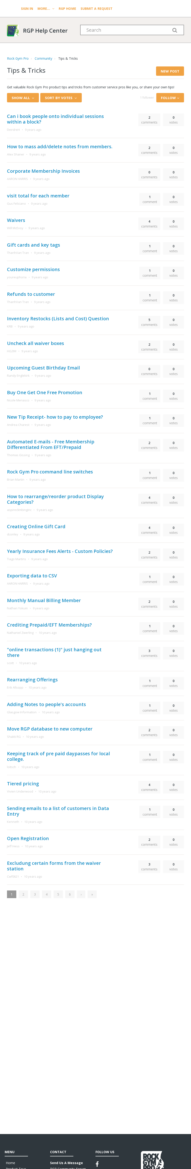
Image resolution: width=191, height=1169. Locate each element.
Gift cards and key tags (33, 245)
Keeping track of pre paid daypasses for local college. (58, 756)
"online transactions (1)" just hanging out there (54, 652)
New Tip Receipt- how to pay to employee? (55, 417)
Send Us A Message (66, 1163)
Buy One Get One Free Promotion (44, 392)
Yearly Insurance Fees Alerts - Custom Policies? (60, 551)
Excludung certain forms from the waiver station (54, 866)
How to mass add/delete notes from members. (60, 146)
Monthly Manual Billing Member (44, 600)
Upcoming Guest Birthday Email (43, 368)
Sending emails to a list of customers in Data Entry (58, 811)
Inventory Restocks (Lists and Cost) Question (58, 318)
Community (43, 58)
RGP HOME (67, 8)
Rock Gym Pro (18, 58)
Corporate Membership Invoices (43, 171)
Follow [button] (168, 97)
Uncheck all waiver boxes (35, 343)
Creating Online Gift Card (36, 526)
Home (10, 1163)
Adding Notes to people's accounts (46, 704)
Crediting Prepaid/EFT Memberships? (49, 625)
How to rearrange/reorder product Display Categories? (55, 499)
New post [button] (170, 71)
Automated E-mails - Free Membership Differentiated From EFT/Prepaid (50, 444)
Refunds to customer (31, 294)
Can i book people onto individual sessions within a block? (55, 119)
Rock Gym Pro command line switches (50, 472)
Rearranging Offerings (32, 679)
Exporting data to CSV (32, 575)
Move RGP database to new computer (49, 729)
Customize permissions (33, 269)
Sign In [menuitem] (27, 8)
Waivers (16, 220)
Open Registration (28, 838)
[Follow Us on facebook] (97, 1164)
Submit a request (97, 8)
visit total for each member (38, 196)
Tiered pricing (23, 783)
